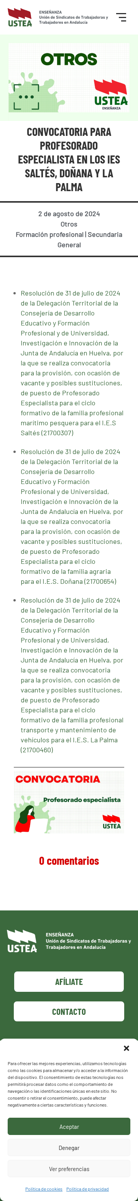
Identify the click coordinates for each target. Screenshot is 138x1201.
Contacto (69, 1011)
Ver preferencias (69, 1168)
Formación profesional (50, 234)
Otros (69, 224)
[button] (126, 1048)
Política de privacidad (87, 1188)
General (69, 244)
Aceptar (69, 1126)
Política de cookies (43, 1188)
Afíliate (69, 981)
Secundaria (105, 234)
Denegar (69, 1147)
